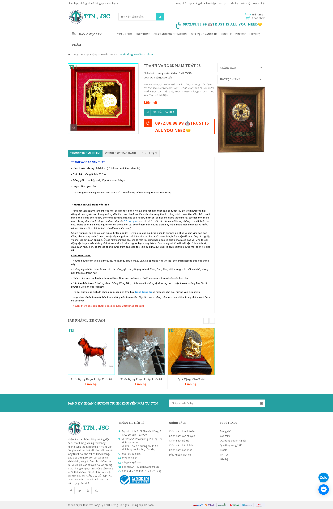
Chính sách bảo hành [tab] (120, 153)
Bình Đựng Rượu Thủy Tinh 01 (91, 379)
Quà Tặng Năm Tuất (191, 379)
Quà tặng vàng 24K (204, 34)
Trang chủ (124, 34)
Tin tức (223, 3)
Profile (226, 34)
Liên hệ (254, 34)
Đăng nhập (259, 3)
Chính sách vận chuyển (182, 436)
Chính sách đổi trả (179, 440)
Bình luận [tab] (149, 153)
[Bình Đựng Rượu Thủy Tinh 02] (141, 351)
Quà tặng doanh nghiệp (202, 3)
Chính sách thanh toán (182, 431)
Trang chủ (180, 3)
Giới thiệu (143, 34)
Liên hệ (234, 3)
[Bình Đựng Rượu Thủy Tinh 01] (91, 351)
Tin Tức (240, 34)
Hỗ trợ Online (230, 79)
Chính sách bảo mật (180, 450)
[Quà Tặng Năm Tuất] (191, 351)
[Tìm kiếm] (160, 16)
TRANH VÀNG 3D (81, 162)
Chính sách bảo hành (181, 445)
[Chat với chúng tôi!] (323, 489)
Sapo (151, 505)
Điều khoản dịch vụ (180, 454)
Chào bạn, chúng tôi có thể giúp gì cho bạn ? (93, 3)
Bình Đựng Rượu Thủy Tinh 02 (141, 379)
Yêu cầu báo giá (163, 112)
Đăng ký (245, 3)
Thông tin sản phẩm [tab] (85, 153)
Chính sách (228, 67)
